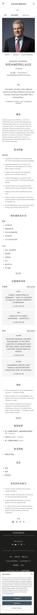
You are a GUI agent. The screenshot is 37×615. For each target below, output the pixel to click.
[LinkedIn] (13, 522)
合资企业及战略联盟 (11, 232)
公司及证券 (8, 225)
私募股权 (8, 253)
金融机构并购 (9, 228)
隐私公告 (25, 557)
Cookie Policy (10, 593)
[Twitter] (24, 522)
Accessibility (25, 561)
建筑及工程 (8, 264)
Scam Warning (27, 54)
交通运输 (8, 257)
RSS (22, 565)
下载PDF (7, 54)
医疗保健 (8, 268)
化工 (6, 261)
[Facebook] (20, 522)
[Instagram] (21, 545)
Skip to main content (8, 1)
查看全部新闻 (31, 331)
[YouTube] (15, 545)
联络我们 (16, 565)
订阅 (10, 557)
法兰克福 (13, 72)
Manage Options (17, 608)
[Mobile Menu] (3, 4)
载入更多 (18, 273)
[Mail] (17, 522)
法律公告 (17, 557)
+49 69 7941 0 (22, 72)
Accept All (17, 598)
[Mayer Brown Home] (18, 4)
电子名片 (16, 54)
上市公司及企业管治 (11, 239)
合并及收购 (8, 236)
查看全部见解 (31, 287)
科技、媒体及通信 (10, 250)
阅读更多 (18, 418)
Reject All (17, 603)
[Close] (32, 574)
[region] (17, 593)
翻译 (17, 10)
